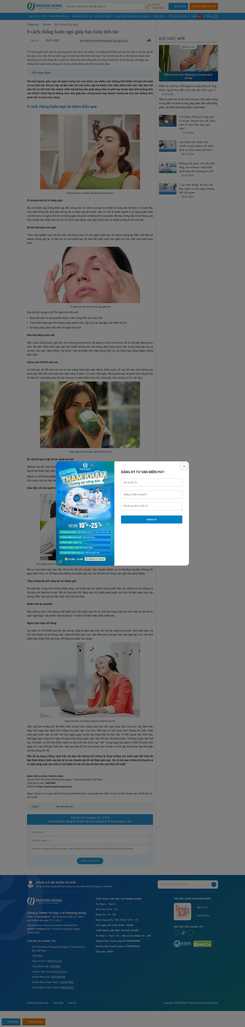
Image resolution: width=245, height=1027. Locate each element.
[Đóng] (184, 466)
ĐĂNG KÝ (152, 519)
